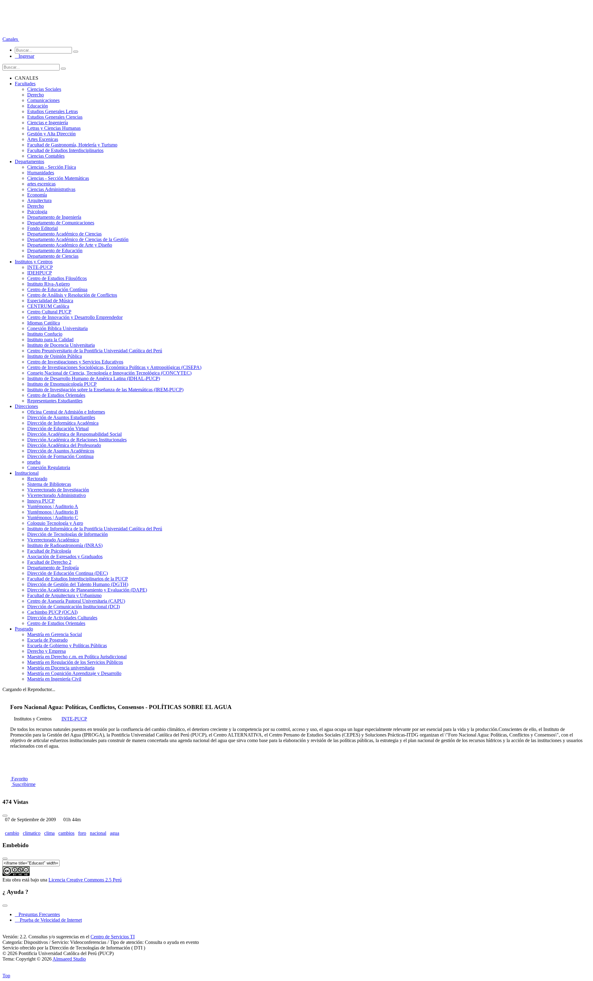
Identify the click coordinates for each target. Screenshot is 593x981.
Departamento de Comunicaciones (60, 222)
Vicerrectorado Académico (53, 539)
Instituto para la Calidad (50, 339)
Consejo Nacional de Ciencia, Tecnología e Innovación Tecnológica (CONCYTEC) (109, 373)
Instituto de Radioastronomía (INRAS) (65, 545)
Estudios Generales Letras (52, 111)
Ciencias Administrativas (51, 189)
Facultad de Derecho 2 (49, 562)
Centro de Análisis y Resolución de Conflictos (72, 295)
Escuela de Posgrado (47, 640)
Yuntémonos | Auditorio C (52, 517)
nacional (98, 833)
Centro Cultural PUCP (49, 311)
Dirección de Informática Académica (63, 423)
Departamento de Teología (53, 567)
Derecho (35, 94)
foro (82, 833)
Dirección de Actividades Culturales (62, 617)
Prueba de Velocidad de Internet (49, 920)
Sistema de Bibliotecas (49, 484)
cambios (66, 833)
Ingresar (24, 56)
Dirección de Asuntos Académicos (60, 450)
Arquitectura (39, 200)
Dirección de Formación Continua (60, 456)
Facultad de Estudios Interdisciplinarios (65, 150)
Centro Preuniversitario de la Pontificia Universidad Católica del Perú (94, 350)
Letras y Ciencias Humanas (54, 128)
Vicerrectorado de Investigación (58, 489)
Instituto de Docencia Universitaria (61, 345)
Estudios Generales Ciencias (54, 117)
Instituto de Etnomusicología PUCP (62, 384)
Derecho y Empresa (46, 651)
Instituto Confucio (44, 334)
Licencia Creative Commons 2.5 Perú (85, 879)
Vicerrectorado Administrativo (56, 495)
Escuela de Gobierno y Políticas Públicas (67, 645)
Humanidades (40, 172)
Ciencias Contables (46, 156)
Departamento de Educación (54, 250)
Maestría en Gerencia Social (54, 634)
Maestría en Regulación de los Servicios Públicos (75, 662)
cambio (12, 833)
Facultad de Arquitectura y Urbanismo (64, 595)
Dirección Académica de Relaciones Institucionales (77, 439)
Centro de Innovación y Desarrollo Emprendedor (75, 317)
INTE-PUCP (40, 267)
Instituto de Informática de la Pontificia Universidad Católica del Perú (94, 528)
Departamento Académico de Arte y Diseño (69, 245)
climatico (31, 833)
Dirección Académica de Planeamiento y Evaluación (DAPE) (87, 589)
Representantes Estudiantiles (54, 400)
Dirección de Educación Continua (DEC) (67, 573)
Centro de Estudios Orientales (56, 395)
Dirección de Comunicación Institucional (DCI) (73, 606)
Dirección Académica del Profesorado (64, 445)
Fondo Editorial (42, 228)
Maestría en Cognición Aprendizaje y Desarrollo (74, 673)
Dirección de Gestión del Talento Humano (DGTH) (77, 584)
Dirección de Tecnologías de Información (67, 534)
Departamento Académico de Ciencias (64, 233)
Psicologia (37, 211)
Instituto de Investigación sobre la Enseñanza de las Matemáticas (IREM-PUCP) (105, 389)
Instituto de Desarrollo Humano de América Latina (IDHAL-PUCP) (93, 378)
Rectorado (37, 478)
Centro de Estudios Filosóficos (57, 278)
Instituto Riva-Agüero (48, 284)
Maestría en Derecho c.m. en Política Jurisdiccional (77, 656)
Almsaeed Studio (69, 959)
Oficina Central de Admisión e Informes (66, 411)
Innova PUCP (41, 500)
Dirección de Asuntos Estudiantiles (61, 417)
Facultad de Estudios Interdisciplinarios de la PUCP (77, 578)
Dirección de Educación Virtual (58, 428)
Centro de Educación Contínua (57, 289)
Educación (37, 105)
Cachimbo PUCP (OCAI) (52, 612)
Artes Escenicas (42, 139)
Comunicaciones (43, 100)
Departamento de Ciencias (52, 256)
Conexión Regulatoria (48, 467)
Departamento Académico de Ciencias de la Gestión (77, 239)
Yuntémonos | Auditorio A (52, 506)
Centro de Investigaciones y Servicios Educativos (75, 361)
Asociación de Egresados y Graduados (65, 556)
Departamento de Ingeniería (54, 217)
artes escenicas (41, 183)
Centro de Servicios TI (112, 936)
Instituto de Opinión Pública (54, 356)
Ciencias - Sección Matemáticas (58, 178)
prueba (33, 462)
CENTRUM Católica (48, 306)
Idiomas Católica (43, 322)
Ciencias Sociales (44, 89)
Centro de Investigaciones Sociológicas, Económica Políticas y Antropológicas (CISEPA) (114, 367)
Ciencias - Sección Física (51, 167)
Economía (37, 194)
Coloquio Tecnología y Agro (55, 523)
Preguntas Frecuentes (37, 914)
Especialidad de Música (50, 300)
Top (6, 975)
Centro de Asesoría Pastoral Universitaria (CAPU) (76, 601)
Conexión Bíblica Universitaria (57, 328)
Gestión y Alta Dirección (51, 133)
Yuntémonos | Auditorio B (52, 512)
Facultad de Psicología (49, 551)
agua (114, 833)
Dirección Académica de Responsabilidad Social (74, 434)
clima (49, 833)
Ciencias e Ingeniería (47, 122)
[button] (10, 39)
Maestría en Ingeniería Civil (54, 679)
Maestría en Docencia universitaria (61, 667)
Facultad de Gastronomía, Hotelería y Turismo (72, 144)
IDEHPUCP (39, 272)
